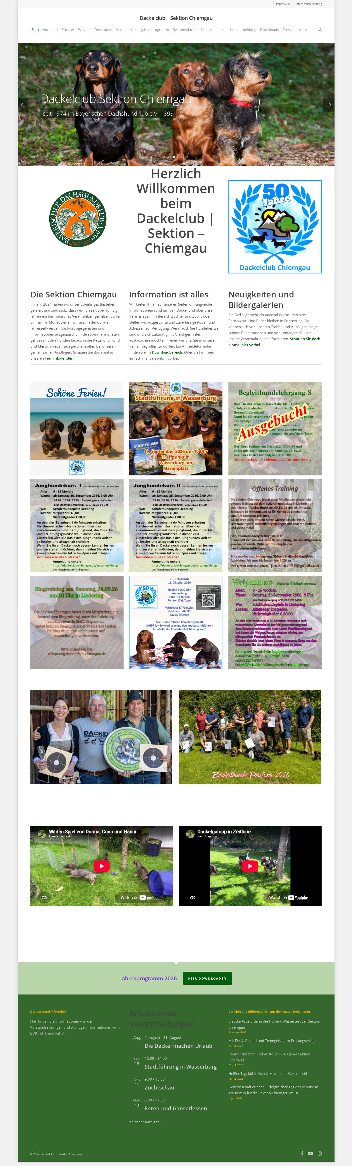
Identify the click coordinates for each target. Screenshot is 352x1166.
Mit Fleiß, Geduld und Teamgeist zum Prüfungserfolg (271, 1040)
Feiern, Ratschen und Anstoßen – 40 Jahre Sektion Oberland (269, 1057)
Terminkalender (59, 358)
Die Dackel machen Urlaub (178, 1045)
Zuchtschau (159, 1087)
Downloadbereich (167, 352)
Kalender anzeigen (144, 1121)
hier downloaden (207, 978)
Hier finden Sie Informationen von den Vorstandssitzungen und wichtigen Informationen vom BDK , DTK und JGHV (75, 1027)
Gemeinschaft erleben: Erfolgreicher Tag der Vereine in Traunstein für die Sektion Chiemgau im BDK (273, 1089)
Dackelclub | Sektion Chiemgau (176, 17)
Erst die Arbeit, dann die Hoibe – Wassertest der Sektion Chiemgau (274, 1024)
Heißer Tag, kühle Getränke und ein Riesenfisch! (267, 1073)
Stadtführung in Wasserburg (181, 1066)
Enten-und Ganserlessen (176, 1108)
